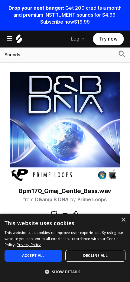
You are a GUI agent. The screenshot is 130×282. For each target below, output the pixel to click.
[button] (65, 271)
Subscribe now (57, 22)
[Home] (19, 40)
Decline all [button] (95, 255)
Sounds (12, 54)
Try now (108, 39)
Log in (77, 39)
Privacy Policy (29, 244)
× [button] (123, 220)
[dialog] (65, 248)
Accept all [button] (33, 255)
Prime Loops (92, 199)
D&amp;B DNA (52, 199)
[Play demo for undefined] (65, 127)
